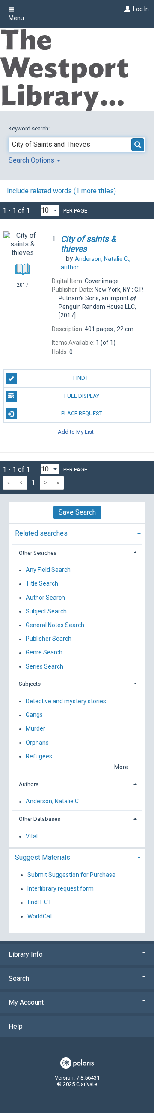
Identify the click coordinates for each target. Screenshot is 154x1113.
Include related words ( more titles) (61, 191)
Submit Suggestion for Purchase (71, 874)
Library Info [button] (26, 954)
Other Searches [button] (37, 553)
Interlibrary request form (60, 888)
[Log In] (126, 9)
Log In (141, 9)
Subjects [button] (30, 684)
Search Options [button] (32, 160)
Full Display (81, 396)
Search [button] (19, 978)
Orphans (37, 742)
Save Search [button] (77, 512)
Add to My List (76, 431)
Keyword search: (30, 128)
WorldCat (39, 916)
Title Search (42, 583)
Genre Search (44, 652)
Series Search (44, 666)
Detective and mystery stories (66, 701)
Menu (16, 18)
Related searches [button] (41, 533)
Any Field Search (48, 570)
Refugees (39, 756)
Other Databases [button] (39, 819)
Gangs (34, 715)
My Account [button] (26, 1002)
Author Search (45, 597)
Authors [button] (28, 784)
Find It (82, 378)
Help (16, 1026)
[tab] (77, 532)
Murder (35, 728)
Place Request (81, 413)
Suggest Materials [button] (42, 857)
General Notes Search (55, 625)
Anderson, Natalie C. (53, 801)
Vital (32, 836)
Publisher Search (48, 639)
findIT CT (39, 902)
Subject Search (46, 611)
